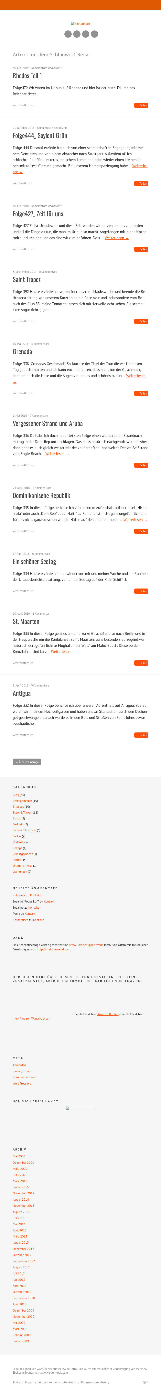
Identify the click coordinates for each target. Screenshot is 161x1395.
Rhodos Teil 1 (27, 75)
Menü (80, 5)
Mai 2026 (19, 1156)
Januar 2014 (21, 1199)
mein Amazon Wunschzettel (31, 1018)
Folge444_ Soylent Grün (40, 135)
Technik (17, 860)
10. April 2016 (21, 613)
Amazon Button (108, 1014)
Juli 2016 (19, 1175)
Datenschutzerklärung (95, 1382)
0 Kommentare (48, 272)
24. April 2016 (21, 488)
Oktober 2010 (22, 1292)
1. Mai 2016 (20, 415)
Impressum (40, 1382)
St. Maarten (26, 621)
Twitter (94, 34)
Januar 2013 (21, 1242)
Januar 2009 (21, 1341)
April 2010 (20, 1304)
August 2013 (21, 1212)
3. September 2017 (24, 272)
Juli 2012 (19, 1273)
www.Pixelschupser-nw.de (86, 945)
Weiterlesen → (117, 237)
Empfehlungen (22, 801)
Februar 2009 (22, 1335)
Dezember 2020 (23, 1162)
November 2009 (23, 1316)
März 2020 (20, 1169)
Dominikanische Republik (41, 495)
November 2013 (23, 1205)
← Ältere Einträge (27, 762)
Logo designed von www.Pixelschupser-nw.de (41, 1369)
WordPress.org (22, 1083)
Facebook (85, 34)
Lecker (17, 836)
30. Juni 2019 (21, 68)
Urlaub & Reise (22, 866)
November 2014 (23, 1193)
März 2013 (20, 1236)
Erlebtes (18, 806)
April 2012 (20, 1286)
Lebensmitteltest (24, 830)
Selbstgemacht (23, 854)
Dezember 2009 (23, 1310)
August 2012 (21, 1267)
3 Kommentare (40, 344)
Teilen (143, 105)
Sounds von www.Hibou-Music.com (46, 1372)
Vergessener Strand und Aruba (48, 423)
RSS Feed (68, 34)
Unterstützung (70, 1382)
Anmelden (19, 1065)
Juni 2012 (19, 1279)
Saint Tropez (27, 279)
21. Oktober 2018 (23, 128)
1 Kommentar (41, 613)
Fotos (17, 818)
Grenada (22, 351)
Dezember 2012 (23, 1249)
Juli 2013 (19, 1218)
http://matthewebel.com (53, 949)
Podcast (18, 842)
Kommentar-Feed (24, 1077)
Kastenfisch (20, 920)
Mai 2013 (19, 1224)
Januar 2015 (21, 1187)
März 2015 (20, 1181)
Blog (16, 795)
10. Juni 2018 (21, 206)
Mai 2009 (19, 1323)
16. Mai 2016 (20, 344)
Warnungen (20, 871)
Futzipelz (19, 895)
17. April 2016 (21, 554)
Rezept (17, 848)
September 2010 (24, 1298)
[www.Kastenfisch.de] (80, 1121)
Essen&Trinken (22, 812)
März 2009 (20, 1329)
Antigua (22, 693)
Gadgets (18, 824)
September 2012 (24, 1261)
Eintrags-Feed (22, 1071)
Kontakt (35, 895)
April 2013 (20, 1230)
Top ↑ (144, 1382)
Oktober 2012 (22, 1255)
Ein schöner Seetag (34, 561)
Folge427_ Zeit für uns (38, 213)
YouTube (76, 34)
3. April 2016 (20, 685)
